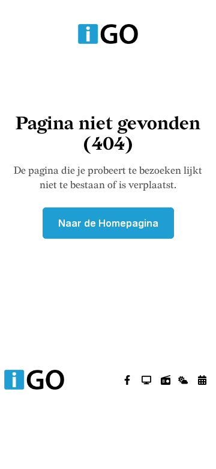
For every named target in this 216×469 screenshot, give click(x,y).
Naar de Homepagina (108, 223)
